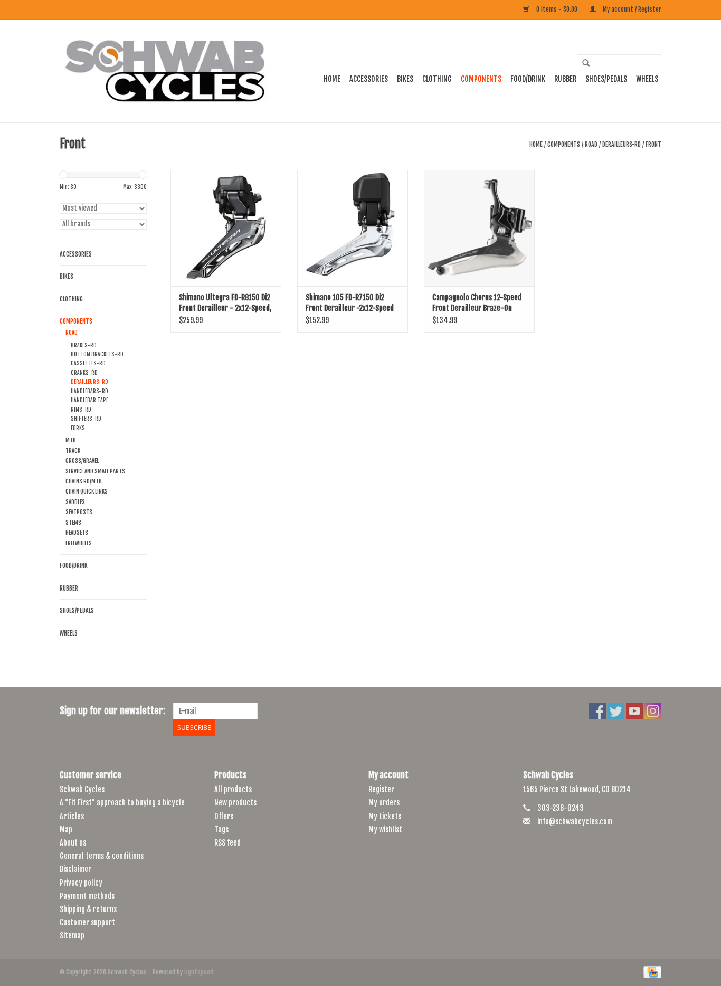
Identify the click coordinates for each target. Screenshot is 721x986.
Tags (221, 829)
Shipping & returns (88, 909)
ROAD (591, 144)
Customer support (87, 922)
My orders (384, 802)
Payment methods (87, 896)
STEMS (73, 522)
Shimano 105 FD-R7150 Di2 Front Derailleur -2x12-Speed (350, 302)
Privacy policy (81, 882)
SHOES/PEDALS (606, 78)
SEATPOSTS (78, 512)
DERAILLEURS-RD (621, 144)
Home (332, 78)
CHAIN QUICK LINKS (86, 491)
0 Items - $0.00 (557, 9)
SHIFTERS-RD (86, 418)
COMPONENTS (481, 78)
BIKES (405, 78)
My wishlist (385, 829)
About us (73, 842)
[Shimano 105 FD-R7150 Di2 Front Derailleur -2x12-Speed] (352, 228)
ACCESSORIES (368, 78)
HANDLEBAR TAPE (89, 400)
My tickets (384, 816)
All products (233, 789)
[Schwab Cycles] (165, 71)
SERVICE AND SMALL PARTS (95, 471)
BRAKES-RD (84, 345)
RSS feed (227, 842)
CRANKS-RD (84, 372)
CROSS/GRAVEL (82, 460)
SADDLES (75, 502)
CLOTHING (437, 78)
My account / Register (631, 9)
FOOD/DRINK (527, 78)
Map (66, 829)
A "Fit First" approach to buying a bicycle (122, 802)
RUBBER (565, 78)
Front (653, 144)
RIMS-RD (81, 409)
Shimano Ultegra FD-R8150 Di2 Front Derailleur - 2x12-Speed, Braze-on (225, 303)
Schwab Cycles (82, 789)
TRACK (72, 450)
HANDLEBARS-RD (89, 391)
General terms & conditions (102, 855)
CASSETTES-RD (88, 363)
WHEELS (647, 78)
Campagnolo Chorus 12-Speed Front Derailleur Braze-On (476, 302)
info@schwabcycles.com (574, 821)
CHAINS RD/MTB (83, 481)
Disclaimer (75, 869)
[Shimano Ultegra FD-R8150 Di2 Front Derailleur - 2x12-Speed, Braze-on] (225, 228)
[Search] (582, 63)
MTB (70, 440)
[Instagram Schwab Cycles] (652, 711)
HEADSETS (76, 532)
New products (235, 802)
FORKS (78, 428)
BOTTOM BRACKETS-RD (97, 354)
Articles (72, 816)
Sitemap (72, 935)
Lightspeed (198, 972)
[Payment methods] (650, 972)
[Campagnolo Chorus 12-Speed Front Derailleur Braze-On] (479, 228)
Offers (223, 816)
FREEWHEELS (78, 543)
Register (381, 789)
